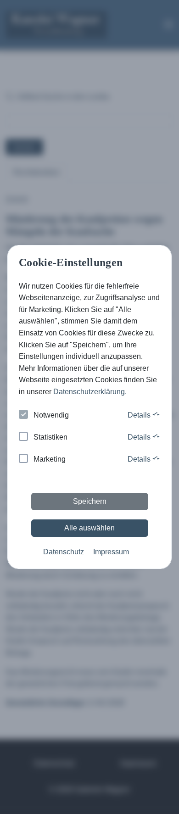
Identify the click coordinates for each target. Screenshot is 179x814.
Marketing (50, 459)
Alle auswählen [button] (89, 528)
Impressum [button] (111, 552)
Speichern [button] (89, 501)
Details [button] (140, 415)
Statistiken (50, 437)
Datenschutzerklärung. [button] (90, 392)
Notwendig (51, 415)
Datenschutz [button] (63, 552)
